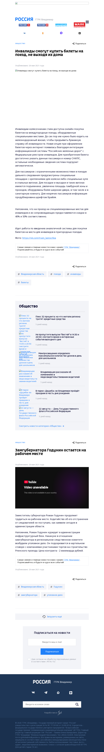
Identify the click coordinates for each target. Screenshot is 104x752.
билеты (25, 282)
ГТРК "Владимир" (71, 247)
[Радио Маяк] (79, 27)
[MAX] (61, 33)
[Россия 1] (24, 25)
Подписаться (52, 651)
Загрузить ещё (54, 616)
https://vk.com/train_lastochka (39, 237)
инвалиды (75, 274)
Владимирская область (32, 274)
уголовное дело (55, 595)
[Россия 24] (42, 25)
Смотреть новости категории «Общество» (40, 426)
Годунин (58, 586)
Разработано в (50, 712)
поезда (57, 274)
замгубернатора (29, 595)
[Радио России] (61, 26)
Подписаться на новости (52, 633)
